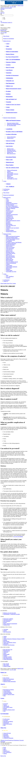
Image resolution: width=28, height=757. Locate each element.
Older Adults (6, 665)
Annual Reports (6, 690)
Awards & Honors (7, 692)
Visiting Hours (10, 177)
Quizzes (5, 630)
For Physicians (6, 719)
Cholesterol (5, 652)
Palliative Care (9, 219)
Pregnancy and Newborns (8, 644)
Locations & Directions (11, 243)
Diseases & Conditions (8, 618)
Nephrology (8, 213)
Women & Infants (10, 230)
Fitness (4, 653)
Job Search (5, 703)
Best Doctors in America (8, 689)
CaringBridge (9, 241)
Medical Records (9, 259)
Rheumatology (9, 224)
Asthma (5, 636)
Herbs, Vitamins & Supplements (10, 623)
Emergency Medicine (10, 208)
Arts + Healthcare (10, 276)
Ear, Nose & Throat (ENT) (12, 206)
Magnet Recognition (7, 723)
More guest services (11, 153)
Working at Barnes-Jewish (9, 709)
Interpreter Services (11, 149)
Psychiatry (8, 221)
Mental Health (6, 654)
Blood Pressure (6, 650)
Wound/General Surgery (11, 231)
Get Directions (4, 22)
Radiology (8, 223)
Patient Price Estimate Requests (13, 124)
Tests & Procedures (7, 620)
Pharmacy (9, 176)
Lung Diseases (9, 212)
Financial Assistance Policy (13, 123)
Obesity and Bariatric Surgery (9, 642)
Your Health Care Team (12, 178)
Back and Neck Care (7, 649)
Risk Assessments (7, 631)
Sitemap (5, 753)
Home (2, 283)
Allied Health (6, 706)
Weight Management (7, 659)
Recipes (5, 622)
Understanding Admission (12, 173)
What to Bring (10, 172)
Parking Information (11, 136)
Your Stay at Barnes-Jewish (12, 261)
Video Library (6, 736)
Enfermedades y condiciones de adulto (11, 614)
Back (7, 198)
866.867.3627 (20, 5)
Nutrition (5, 655)
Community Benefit (7, 693)
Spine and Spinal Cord (11, 225)
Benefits (5, 708)
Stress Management (7, 658)
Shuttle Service (10, 138)
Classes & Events (7, 733)
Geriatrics (8, 209)
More (4, 695)
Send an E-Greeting (10, 247)
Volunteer (8, 277)
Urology (8, 229)
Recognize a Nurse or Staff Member (13, 242)
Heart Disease (6, 641)
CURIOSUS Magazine (8, 738)
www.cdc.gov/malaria (18, 536)
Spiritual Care (10, 152)
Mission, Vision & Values (8, 694)
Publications (5, 735)
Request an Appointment (8, 38)
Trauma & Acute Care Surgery (12, 227)
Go (1, 21)
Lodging (9, 171)
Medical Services (7, 41)
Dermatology (9, 202)
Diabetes (5, 640)
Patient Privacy (6, 751)
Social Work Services (11, 151)
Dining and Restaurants (12, 170)
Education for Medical (8, 721)
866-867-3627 (20, 668)
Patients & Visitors (7, 233)
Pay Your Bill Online (11, 125)
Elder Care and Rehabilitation (12, 207)
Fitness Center (9, 258)
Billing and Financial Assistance (13, 236)
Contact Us (9, 22)
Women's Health (6, 666)
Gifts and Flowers (10, 248)
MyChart (2, 12)
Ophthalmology (9, 215)
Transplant (8, 226)
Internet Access (10, 148)
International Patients (10, 257)
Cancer (7, 199)
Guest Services (9, 249)
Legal (4, 748)
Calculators (5, 629)
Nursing (5, 704)
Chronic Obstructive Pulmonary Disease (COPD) (13, 638)
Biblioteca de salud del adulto (9, 613)
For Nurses (5, 720)
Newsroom (5, 734)
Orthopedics (5, 643)
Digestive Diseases (10, 204)
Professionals (6, 722)
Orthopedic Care (9, 216)
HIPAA (5, 749)
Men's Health (6, 663)
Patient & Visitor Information (9, 117)
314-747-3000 (13, 669)
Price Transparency (7, 752)
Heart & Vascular (9, 210)
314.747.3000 (13, 6)
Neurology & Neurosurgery (12, 214)
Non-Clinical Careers (7, 707)
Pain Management (10, 218)
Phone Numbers (9, 260)
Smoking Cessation (7, 656)
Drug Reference (6, 621)
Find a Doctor (6, 36)
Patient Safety (10, 175)
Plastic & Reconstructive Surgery (13, 220)
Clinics (7, 201)
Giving (4, 181)
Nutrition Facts (6, 624)
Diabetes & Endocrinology (11, 203)
